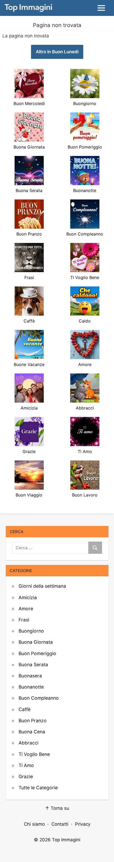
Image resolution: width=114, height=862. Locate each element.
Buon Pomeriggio (37, 653)
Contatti (59, 824)
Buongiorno (31, 631)
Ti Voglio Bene (34, 754)
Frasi (24, 619)
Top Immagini (66, 839)
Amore (26, 608)
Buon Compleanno (39, 698)
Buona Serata (33, 664)
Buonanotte (31, 687)
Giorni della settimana (42, 586)
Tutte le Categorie (38, 787)
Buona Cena (32, 731)
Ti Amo (26, 765)
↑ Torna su (57, 808)
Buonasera (30, 675)
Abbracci (28, 743)
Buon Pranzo (33, 720)
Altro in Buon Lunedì (57, 51)
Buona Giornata (36, 642)
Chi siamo (34, 824)
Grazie (26, 776)
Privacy (82, 824)
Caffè (24, 709)
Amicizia (28, 597)
